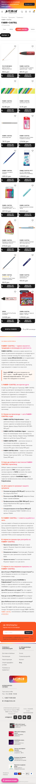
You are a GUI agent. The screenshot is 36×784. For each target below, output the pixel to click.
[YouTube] (24, 717)
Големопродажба (24, 656)
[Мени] (2, 11)
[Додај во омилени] (15, 46)
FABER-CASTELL (22, 29)
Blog (20, 662)
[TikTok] (29, 717)
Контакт (21, 659)
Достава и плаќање (8, 653)
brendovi (5, 614)
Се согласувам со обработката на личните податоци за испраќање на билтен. (16, 638)
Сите (4, 29)
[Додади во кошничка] (9, 76)
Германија (20, 17)
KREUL (11, 29)
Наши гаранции (7, 659)
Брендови (12, 17)
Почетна (4, 17)
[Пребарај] (22, 12)
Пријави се (28, 632)
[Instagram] (20, 717)
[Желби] (30, 12)
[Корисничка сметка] (26, 12)
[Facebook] (15, 717)
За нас (21, 653)
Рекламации (6, 656)
